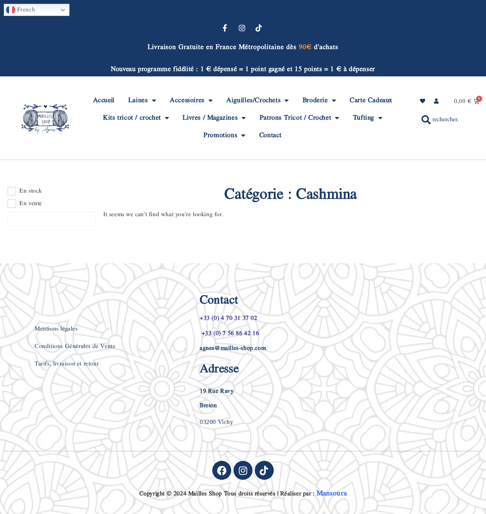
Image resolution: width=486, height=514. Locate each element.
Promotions (220, 135)
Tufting (363, 118)
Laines (138, 100)
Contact (270, 135)
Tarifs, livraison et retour (67, 363)
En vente (30, 204)
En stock (30, 191)
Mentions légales (56, 328)
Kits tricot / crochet (132, 118)
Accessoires (187, 100)
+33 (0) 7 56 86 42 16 (229, 333)
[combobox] (439, 119)
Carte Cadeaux (371, 100)
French (25, 9)
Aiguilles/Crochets (253, 100)
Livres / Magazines (210, 118)
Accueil (104, 100)
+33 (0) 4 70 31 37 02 (228, 318)
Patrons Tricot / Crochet (295, 118)
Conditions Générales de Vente (75, 346)
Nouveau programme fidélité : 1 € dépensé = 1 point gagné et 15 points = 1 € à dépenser (243, 69)
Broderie (315, 100)
